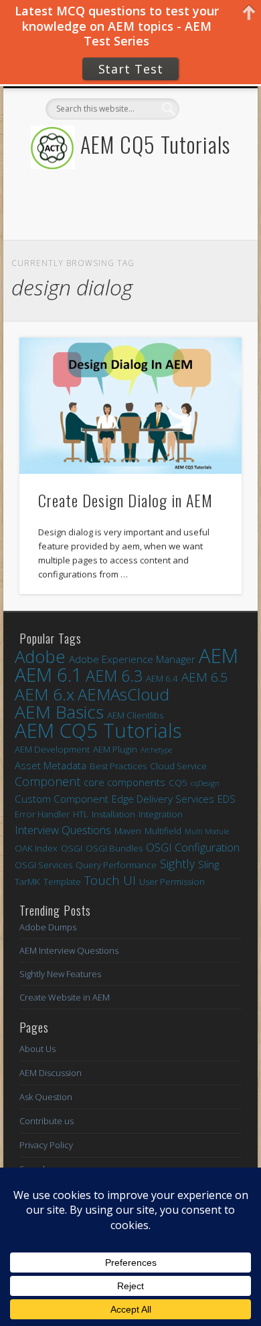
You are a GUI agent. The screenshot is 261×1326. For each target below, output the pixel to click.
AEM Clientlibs (135, 715)
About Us (37, 1049)
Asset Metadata (50, 765)
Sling (208, 864)
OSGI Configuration (193, 847)
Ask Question (45, 1097)
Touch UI (110, 880)
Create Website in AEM (64, 997)
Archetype (156, 750)
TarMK (27, 882)
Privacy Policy (46, 1145)
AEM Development (52, 749)
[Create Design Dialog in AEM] (130, 406)
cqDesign (205, 783)
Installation (113, 814)
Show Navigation (208, 206)
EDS (226, 798)
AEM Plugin (115, 749)
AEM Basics (59, 712)
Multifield (163, 831)
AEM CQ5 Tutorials (155, 144)
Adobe (40, 656)
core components (124, 782)
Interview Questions (63, 829)
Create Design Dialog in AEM (125, 500)
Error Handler (42, 814)
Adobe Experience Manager (132, 659)
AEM (218, 656)
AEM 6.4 (162, 678)
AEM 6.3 (114, 676)
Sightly (177, 864)
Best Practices (118, 766)
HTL (80, 814)
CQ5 (178, 783)
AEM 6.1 (48, 674)
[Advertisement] (126, 223)
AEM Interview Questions (68, 950)
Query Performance (116, 865)
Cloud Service (178, 766)
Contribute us (46, 1121)
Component (47, 781)
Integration (161, 814)
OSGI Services (43, 865)
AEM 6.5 (204, 677)
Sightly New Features (60, 974)
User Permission (172, 882)
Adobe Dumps (47, 927)
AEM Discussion (50, 1073)
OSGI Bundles (114, 848)
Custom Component (61, 798)
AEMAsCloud (123, 694)
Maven (127, 831)
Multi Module (207, 831)
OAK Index (36, 848)
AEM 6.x (44, 694)
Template (62, 882)
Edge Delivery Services (163, 798)
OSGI (71, 848)
